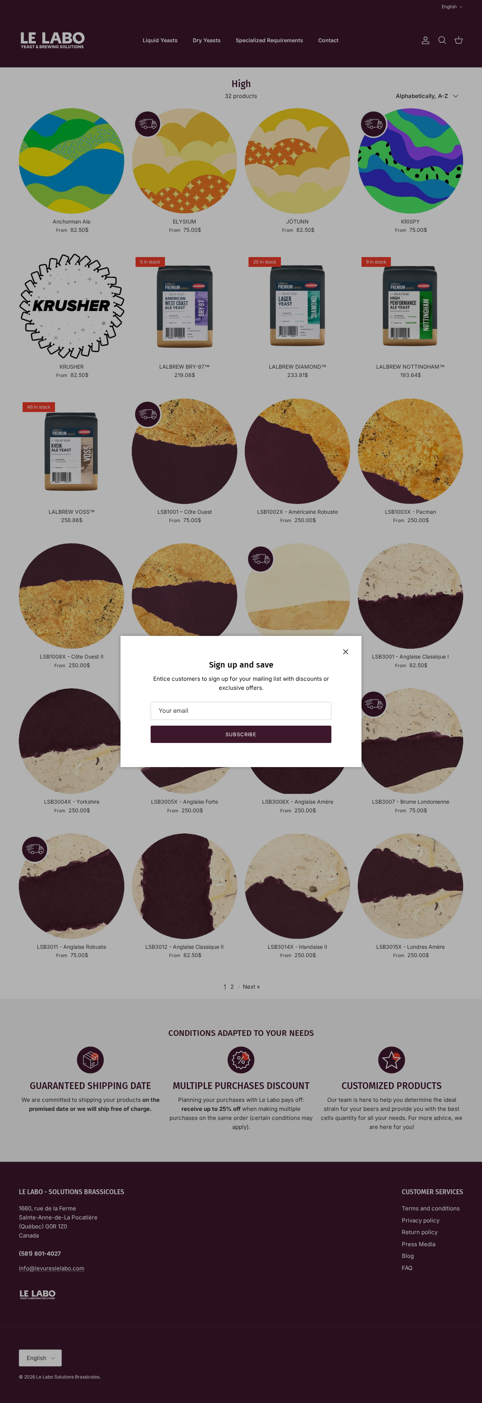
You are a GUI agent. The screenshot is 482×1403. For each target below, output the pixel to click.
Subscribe (241, 734)
